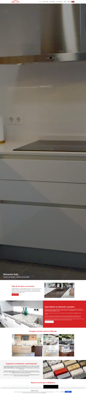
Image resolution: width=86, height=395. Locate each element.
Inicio (40, 1)
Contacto (69, 1)
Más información (15, 294)
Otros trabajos (59, 1)
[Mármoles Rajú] (16, 2)
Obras (65, 1)
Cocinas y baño (45, 1)
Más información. (43, 392)
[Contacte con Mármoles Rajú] (72, 1)
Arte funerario (52, 1)
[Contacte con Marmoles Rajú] (73, 1)
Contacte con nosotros (49, 321)
